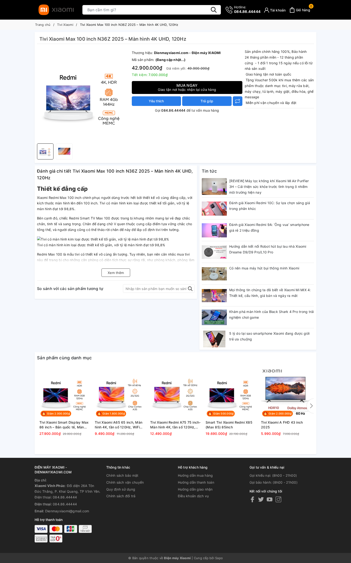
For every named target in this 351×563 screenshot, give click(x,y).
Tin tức (209, 171)
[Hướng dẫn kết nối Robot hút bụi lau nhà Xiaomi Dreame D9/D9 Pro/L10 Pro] (214, 252)
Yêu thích (156, 101)
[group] (83, 95)
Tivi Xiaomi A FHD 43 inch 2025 (282, 424)
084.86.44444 (247, 9)
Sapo (219, 558)
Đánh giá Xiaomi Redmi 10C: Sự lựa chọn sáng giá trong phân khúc (269, 206)
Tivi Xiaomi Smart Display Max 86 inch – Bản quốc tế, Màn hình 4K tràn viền (64, 424)
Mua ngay (187, 87)
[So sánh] (237, 101)
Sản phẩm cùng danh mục (64, 357)
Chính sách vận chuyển (125, 482)
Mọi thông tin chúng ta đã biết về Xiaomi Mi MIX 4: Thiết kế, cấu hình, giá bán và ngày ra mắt (270, 293)
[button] (310, 406)
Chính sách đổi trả (121, 496)
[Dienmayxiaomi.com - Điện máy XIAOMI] (56, 9)
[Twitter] (261, 499)
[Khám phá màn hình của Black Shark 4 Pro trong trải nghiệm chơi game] (214, 317)
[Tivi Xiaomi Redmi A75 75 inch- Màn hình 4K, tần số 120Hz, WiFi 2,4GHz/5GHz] (175, 393)
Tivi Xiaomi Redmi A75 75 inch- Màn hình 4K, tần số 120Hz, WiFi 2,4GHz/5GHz (175, 424)
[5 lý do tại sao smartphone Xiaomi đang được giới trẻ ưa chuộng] (214, 339)
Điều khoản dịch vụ (193, 496)
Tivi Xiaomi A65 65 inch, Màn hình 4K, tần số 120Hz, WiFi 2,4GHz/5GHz (118, 424)
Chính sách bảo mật (122, 475)
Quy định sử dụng (120, 489)
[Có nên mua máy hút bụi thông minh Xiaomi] (214, 273)
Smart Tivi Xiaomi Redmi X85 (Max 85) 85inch (229, 424)
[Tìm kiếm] (213, 9)
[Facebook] (252, 499)
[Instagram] (278, 499)
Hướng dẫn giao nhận (195, 489)
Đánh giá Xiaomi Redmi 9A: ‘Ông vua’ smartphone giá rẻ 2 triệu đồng (269, 227)
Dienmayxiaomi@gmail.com (67, 511)
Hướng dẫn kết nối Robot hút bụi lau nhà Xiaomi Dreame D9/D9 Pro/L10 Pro (267, 249)
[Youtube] (269, 499)
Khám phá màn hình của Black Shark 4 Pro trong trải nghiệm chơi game (271, 314)
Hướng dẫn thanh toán (196, 482)
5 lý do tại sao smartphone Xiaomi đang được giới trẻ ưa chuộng (269, 336)
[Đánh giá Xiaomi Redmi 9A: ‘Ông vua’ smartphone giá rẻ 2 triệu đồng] (214, 230)
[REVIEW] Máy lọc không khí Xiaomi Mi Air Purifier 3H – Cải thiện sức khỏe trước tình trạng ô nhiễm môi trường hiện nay (269, 186)
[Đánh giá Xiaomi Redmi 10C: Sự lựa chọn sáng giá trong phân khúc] (214, 208)
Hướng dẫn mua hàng (195, 475)
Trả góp (207, 101)
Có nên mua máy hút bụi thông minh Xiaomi (264, 268)
